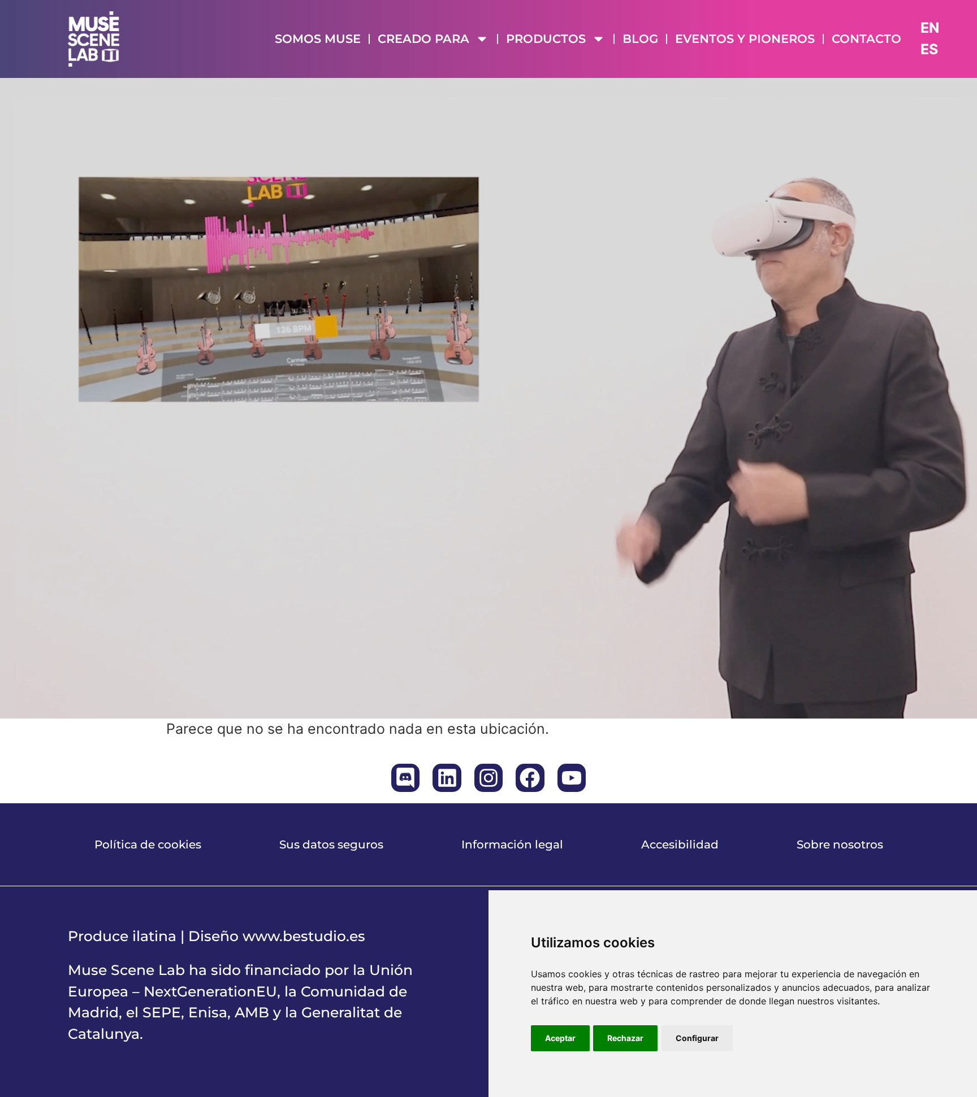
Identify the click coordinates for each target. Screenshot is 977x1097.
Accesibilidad (680, 844)
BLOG (640, 39)
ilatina (154, 936)
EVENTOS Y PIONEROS (745, 39)
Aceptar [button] (560, 1038)
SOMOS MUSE (318, 39)
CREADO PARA (423, 39)
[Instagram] (488, 778)
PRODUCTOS (546, 39)
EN (929, 27)
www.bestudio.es (304, 936)
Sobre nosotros (840, 844)
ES (929, 49)
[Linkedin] (447, 778)
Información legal (512, 844)
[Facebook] (530, 778)
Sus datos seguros (331, 844)
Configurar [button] (697, 1038)
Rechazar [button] (625, 1038)
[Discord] (405, 778)
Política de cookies (147, 844)
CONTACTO (866, 39)
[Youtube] (571, 778)
